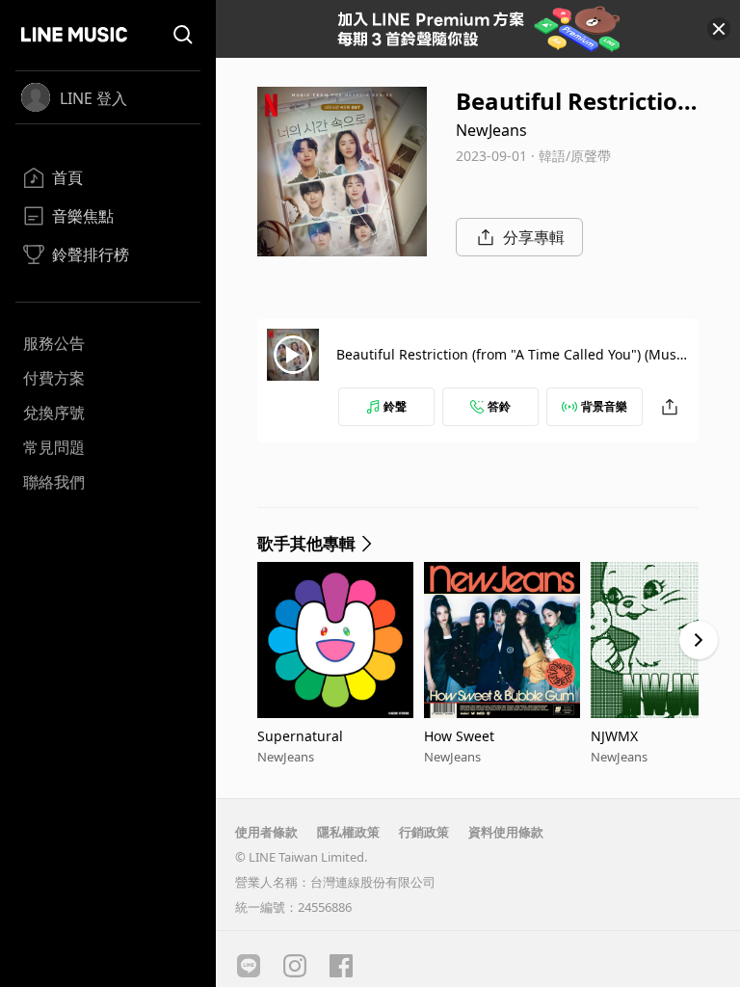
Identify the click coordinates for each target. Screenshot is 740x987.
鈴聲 (395, 406)
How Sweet (459, 736)
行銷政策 (424, 831)
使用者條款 (266, 831)
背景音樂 (604, 406)
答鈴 (499, 406)
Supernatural (300, 736)
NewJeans (491, 130)
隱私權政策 (348, 831)
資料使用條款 (505, 831)
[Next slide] (698, 640)
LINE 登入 (93, 98)
